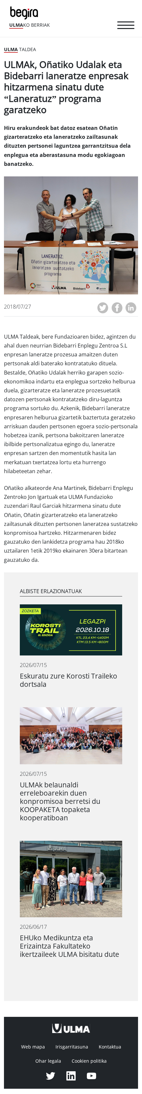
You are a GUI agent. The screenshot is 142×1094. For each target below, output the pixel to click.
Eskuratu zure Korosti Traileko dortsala (68, 680)
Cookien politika (89, 1061)
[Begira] (25, 12)
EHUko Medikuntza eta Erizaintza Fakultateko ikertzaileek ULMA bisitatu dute (69, 946)
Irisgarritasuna (71, 1046)
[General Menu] (125, 26)
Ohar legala (48, 1061)
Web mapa (33, 1046)
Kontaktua (110, 1046)
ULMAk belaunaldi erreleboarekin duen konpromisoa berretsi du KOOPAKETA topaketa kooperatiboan (60, 801)
